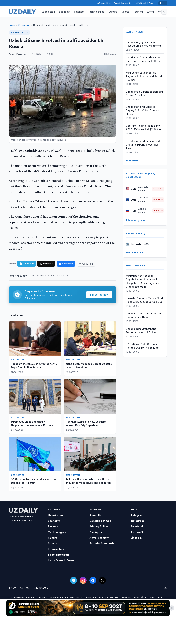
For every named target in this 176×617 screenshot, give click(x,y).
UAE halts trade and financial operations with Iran (143, 315)
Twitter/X (48, 263)
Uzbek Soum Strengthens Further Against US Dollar (141, 330)
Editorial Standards (101, 543)
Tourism (138, 11)
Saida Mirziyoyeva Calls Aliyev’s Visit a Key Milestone (143, 44)
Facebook (67, 263)
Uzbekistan (48, 11)
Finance (79, 11)
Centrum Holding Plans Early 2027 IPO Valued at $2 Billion (143, 127)
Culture (112, 11)
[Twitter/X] (102, 580)
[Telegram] (73, 580)
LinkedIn (136, 537)
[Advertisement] (88, 607)
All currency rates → (137, 220)
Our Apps (95, 532)
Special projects (122, 3)
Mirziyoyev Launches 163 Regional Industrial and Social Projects (144, 76)
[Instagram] (83, 580)
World (150, 11)
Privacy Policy (98, 526)
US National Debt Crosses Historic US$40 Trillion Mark (142, 346)
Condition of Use (100, 520)
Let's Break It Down (145, 3)
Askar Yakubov (17, 54)
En (161, 3)
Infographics (104, 3)
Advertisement (99, 537)
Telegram (28, 263)
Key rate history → (136, 252)
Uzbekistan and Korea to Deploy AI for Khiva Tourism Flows (142, 110)
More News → (133, 160)
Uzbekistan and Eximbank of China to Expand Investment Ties (143, 145)
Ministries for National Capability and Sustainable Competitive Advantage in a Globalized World (142, 281)
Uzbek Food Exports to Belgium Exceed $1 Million (144, 93)
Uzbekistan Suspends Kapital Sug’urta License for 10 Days (143, 59)
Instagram (137, 520)
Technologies (96, 11)
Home (12, 25)
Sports (125, 11)
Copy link (87, 263)
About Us (95, 515)
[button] (164, 12)
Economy (64, 11)
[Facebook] (92, 580)
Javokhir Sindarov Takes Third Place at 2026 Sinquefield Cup (144, 300)
